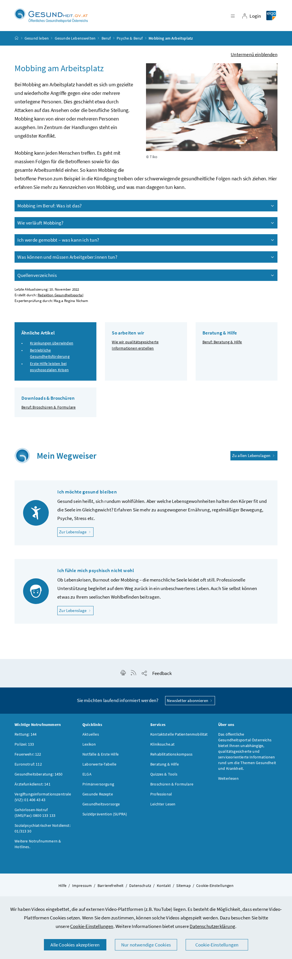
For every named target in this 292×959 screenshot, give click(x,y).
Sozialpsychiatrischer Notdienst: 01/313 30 (42, 828)
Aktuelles (90, 734)
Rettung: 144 (25, 734)
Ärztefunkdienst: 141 (32, 784)
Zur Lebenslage (76, 531)
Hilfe (62, 885)
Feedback (162, 673)
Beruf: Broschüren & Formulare (48, 407)
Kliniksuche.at (162, 744)
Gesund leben (37, 38)
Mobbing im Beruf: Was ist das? (49, 206)
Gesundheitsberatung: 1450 (38, 774)
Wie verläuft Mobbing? (40, 223)
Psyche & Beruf (130, 38)
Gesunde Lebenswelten (75, 38)
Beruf (106, 38)
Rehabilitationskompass (171, 754)
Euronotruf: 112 (28, 764)
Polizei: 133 (24, 744)
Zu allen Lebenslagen (251, 455)
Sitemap (183, 885)
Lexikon (89, 744)
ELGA (87, 774)
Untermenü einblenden (254, 54)
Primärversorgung (98, 784)
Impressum (82, 885)
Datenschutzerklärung (212, 926)
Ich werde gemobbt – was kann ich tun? (58, 240)
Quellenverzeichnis (37, 275)
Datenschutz (140, 885)
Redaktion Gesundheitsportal (60, 295)
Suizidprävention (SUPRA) (104, 814)
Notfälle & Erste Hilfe (100, 754)
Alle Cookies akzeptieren (75, 945)
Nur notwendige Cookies (146, 945)
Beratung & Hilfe (164, 764)
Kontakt (164, 885)
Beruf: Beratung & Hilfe (222, 341)
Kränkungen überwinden (51, 343)
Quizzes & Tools (164, 774)
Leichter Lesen (162, 804)
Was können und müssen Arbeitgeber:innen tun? (67, 257)
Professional (161, 794)
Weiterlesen (228, 778)
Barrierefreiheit (111, 885)
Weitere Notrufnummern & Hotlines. (38, 843)
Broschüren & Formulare (171, 784)
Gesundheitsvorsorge (101, 804)
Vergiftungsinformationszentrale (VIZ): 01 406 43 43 (43, 796)
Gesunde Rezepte (97, 794)
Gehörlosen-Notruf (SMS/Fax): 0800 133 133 (35, 812)
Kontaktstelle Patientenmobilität (179, 734)
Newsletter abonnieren (188, 700)
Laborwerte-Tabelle (99, 764)
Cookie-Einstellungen (91, 926)
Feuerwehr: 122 (28, 754)
